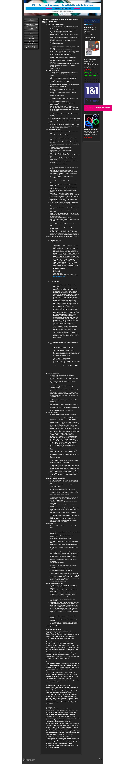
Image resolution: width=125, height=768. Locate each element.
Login (100, 758)
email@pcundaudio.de (59, 276)
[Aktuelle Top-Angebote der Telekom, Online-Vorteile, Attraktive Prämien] (92, 108)
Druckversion (28, 759)
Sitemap (33, 759)
